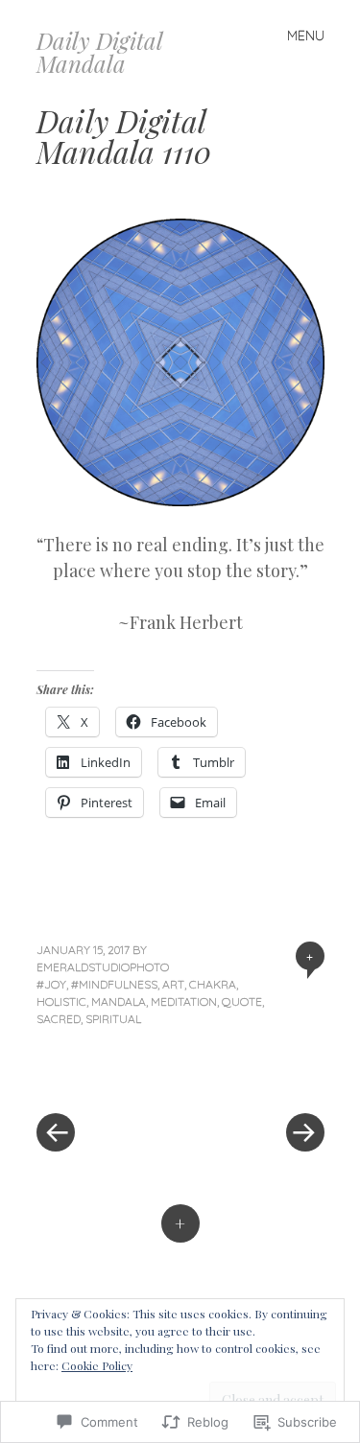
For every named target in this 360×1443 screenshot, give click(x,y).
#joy (51, 984)
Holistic (61, 1001)
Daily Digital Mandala (99, 52)
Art (173, 984)
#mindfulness (114, 984)
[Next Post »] (252, 1075)
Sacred (58, 1019)
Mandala (118, 1001)
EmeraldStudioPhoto (102, 967)
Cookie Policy (96, 1365)
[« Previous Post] (108, 1075)
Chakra (212, 984)
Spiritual (113, 1019)
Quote (242, 1001)
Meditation (184, 1001)
